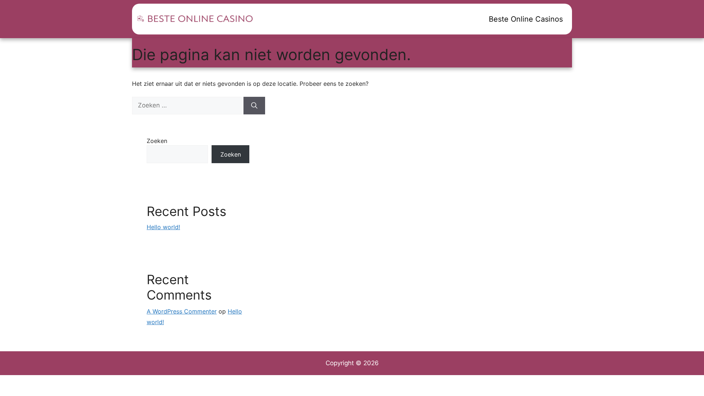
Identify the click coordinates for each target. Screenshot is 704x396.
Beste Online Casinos (526, 19)
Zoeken (157, 140)
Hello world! (163, 227)
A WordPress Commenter (182, 311)
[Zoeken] (254, 105)
